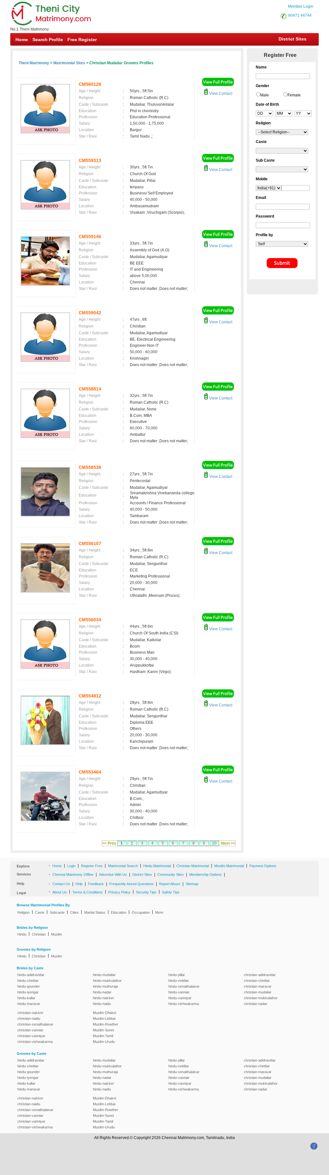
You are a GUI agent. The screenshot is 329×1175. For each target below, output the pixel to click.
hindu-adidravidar (30, 975)
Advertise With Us (113, 874)
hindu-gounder (28, 986)
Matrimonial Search (123, 866)
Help (79, 884)
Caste (39, 912)
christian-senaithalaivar (35, 1024)
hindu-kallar (26, 998)
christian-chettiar (257, 980)
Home (21, 39)
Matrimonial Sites (69, 63)
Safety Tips (171, 892)
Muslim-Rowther (105, 1024)
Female (294, 95)
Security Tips (146, 892)
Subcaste (57, 912)
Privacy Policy (119, 892)
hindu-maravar (28, 1004)
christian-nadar (255, 1004)
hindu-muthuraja (105, 986)
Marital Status (94, 912)
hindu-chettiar (28, 980)
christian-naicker (30, 1013)
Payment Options (262, 866)
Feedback (96, 884)
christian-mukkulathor (261, 998)
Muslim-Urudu (104, 1042)
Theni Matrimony (34, 63)
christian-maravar (257, 986)
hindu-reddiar (178, 980)
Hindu (21, 934)
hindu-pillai (176, 975)
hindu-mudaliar (104, 975)
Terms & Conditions (87, 892)
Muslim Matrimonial (229, 866)
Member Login (300, 6)
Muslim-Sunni (103, 1030)
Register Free (91, 866)
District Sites (293, 38)
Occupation (141, 912)
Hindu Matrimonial (157, 866)
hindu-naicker (103, 998)
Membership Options (205, 874)
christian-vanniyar (31, 1036)
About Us (59, 892)
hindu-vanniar (179, 992)
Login (71, 866)
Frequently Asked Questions (131, 884)
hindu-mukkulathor (107, 980)
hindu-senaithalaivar (184, 986)
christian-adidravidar (260, 975)
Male (264, 95)
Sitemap (192, 884)
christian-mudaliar (257, 992)
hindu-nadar (102, 992)
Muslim (56, 934)
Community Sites (170, 874)
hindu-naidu (102, 1004)
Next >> (228, 843)
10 (214, 843)
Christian (39, 934)
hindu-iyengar (28, 992)
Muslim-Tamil (103, 1036)
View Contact (220, 93)
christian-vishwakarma (35, 1042)
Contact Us (61, 884)
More (159, 912)
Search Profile (47, 39)
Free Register (82, 39)
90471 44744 (300, 15)
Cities (74, 912)
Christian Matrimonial (192, 866)
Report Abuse (169, 884)
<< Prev (109, 843)
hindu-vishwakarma (183, 1004)
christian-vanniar (30, 1030)
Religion (23, 912)
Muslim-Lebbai (104, 1018)
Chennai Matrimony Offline (72, 874)
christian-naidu (28, 1018)
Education (118, 912)
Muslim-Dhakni (104, 1013)
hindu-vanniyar (179, 998)
